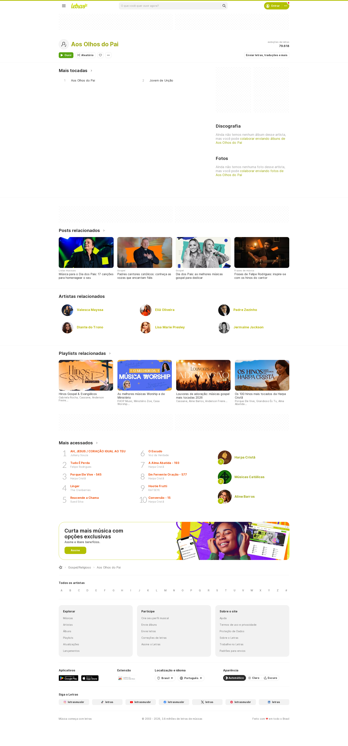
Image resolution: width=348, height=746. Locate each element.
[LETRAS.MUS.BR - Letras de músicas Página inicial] (79, 5)
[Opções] (108, 55)
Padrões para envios (232, 650)
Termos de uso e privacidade (238, 624)
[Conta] (285, 5)
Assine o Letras (150, 644)
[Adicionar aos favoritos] (100, 55)
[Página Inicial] (60, 567)
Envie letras (148, 631)
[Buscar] (224, 5)
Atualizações (71, 644)
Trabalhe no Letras (231, 644)
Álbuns (67, 631)
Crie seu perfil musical (155, 618)
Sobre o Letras (229, 637)
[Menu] (64, 5)
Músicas (68, 618)
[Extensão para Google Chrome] (126, 678)
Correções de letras (154, 637)
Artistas (68, 624)
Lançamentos (71, 650)
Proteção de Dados (232, 631)
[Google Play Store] (68, 678)
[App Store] (90, 678)
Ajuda (223, 618)
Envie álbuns (149, 624)
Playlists (68, 637)
